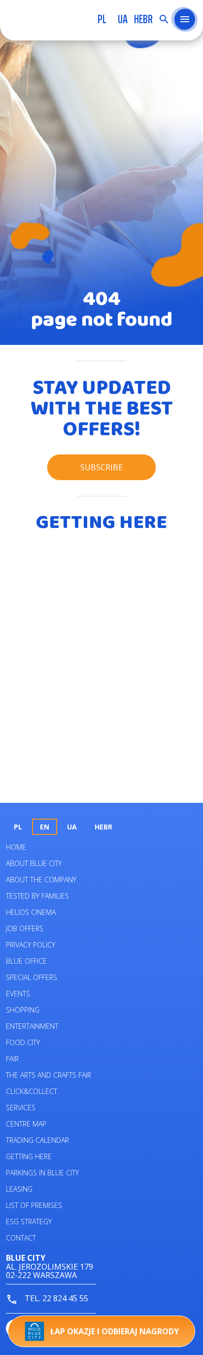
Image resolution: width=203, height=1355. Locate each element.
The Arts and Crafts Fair (48, 1075)
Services (20, 1107)
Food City (23, 1042)
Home (16, 847)
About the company (41, 879)
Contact (21, 1237)
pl (102, 19)
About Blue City (34, 863)
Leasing (19, 1189)
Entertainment (32, 1026)
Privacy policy (30, 944)
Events (18, 993)
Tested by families (37, 896)
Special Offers (31, 977)
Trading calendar (37, 1140)
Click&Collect (31, 1091)
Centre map (26, 1124)
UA (123, 19)
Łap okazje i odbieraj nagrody (114, 1331)
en (44, 826)
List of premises (34, 1205)
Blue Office (26, 961)
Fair (12, 1058)
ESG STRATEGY (29, 1221)
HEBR (143, 19)
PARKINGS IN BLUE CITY (42, 1172)
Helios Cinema (31, 912)
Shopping (22, 1010)
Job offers (24, 928)
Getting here (29, 1156)
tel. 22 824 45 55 (55, 1298)
